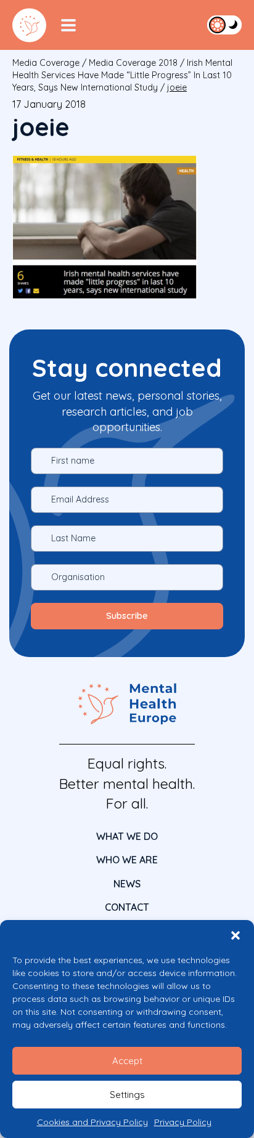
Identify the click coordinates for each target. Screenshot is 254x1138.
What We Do (127, 836)
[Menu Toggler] (68, 25)
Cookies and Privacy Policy (92, 1122)
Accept (127, 1061)
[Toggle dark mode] (224, 24)
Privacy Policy (182, 1122)
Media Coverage (46, 62)
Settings (127, 1094)
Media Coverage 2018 (133, 62)
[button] (235, 935)
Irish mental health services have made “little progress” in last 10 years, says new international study (122, 75)
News (127, 884)
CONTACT (127, 907)
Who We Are (127, 860)
